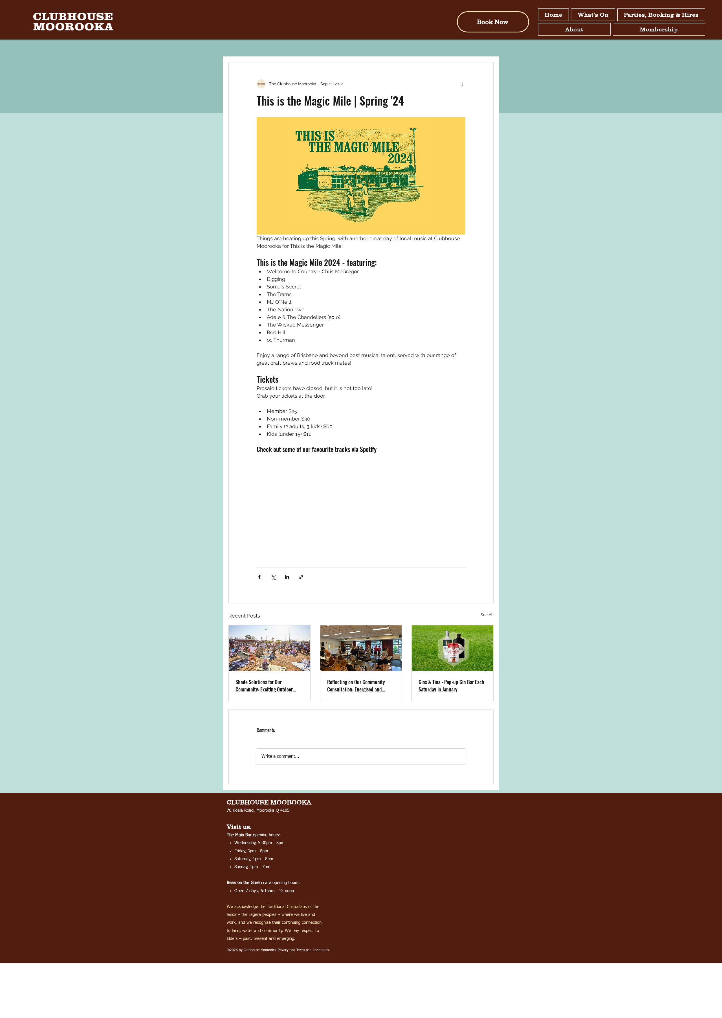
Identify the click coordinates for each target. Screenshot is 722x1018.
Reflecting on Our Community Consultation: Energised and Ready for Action (356, 685)
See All (487, 614)
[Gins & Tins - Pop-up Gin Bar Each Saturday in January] (452, 648)
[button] (593, 14)
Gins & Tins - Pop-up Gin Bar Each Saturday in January (451, 685)
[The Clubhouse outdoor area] (269, 648)
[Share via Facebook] (259, 577)
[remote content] (361, 504)
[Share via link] (300, 577)
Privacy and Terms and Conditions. (304, 950)
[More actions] (462, 83)
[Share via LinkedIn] (287, 577)
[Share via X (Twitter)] (273, 577)
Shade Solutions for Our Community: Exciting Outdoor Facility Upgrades (264, 685)
